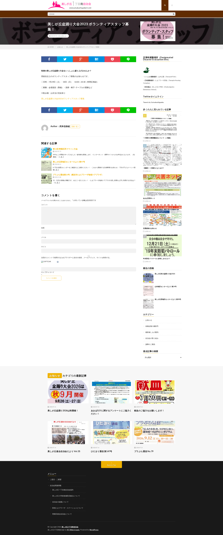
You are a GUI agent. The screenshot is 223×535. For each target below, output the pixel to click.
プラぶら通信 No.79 (143, 451)
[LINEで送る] (128, 59)
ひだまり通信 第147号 (101, 451)
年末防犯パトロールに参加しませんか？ (156, 258)
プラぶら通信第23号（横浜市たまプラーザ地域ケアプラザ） (78, 174)
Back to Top (111, 465)
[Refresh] (58, 262)
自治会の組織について (60, 502)
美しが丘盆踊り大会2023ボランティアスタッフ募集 (62, 98)
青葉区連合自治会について (62, 514)
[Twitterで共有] (65, 59)
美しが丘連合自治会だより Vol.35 (64, 451)
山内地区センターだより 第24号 (166, 286)
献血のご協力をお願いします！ (149, 410)
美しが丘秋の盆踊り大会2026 (165, 274)
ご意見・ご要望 (55, 479)
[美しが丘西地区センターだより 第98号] (148, 303)
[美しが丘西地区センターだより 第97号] (46, 165)
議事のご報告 (150, 344)
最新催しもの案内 (151, 332)
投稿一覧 (75, 126)
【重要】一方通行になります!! (153, 168)
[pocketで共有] (112, 59)
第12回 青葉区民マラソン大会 (65, 149)
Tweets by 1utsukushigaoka (153, 102)
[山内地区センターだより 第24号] (148, 290)
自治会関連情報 (55, 485)
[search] (173, 14)
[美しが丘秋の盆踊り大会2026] (148, 278)
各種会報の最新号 (151, 326)
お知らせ (63, 36)
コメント (44, 204)
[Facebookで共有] (49, 59)
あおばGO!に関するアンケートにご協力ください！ (111, 412)
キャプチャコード (47, 272)
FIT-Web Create (73, 530)
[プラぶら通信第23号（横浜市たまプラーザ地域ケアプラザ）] (46, 178)
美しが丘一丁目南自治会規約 (62, 490)
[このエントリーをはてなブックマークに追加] (96, 59)
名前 (42, 228)
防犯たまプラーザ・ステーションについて (67, 508)
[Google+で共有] (81, 59)
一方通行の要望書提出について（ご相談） (157, 138)
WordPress (94, 530)
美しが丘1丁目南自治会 (70, 527)
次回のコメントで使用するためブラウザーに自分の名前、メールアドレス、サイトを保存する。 (76, 257)
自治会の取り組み (151, 338)
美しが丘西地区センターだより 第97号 (69, 162)
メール (43, 237)
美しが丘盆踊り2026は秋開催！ (63, 410)
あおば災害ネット (149, 198)
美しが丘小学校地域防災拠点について (66, 496)
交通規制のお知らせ (150, 228)
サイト (43, 246)
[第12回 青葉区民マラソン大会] (46, 152)
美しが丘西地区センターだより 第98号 (168, 299)
